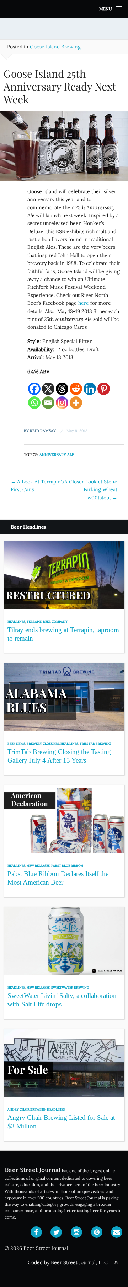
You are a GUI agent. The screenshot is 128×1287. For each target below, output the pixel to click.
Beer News (16, 743)
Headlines (16, 622)
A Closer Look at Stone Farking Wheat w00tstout (90, 489)
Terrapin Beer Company (47, 622)
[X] (48, 389)
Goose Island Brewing (55, 46)
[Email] (48, 402)
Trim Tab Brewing (95, 743)
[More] (76, 402)
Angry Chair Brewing (26, 1109)
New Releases (38, 865)
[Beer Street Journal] (64, 9)
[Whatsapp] (34, 402)
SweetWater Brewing (70, 987)
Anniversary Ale (56, 454)
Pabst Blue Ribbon (67, 865)
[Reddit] (76, 389)
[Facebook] (34, 389)
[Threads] (62, 389)
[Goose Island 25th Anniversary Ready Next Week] (64, 148)
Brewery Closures (43, 743)
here (83, 303)
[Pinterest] (103, 389)
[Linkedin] (90, 389)
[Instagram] (62, 402)
